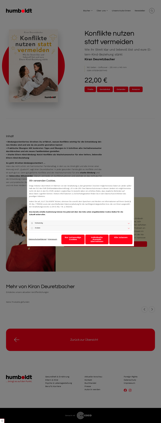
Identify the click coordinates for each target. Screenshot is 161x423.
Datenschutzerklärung (37, 239)
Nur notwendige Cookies (73, 238)
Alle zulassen (121, 237)
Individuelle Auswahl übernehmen (97, 239)
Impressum (52, 239)
